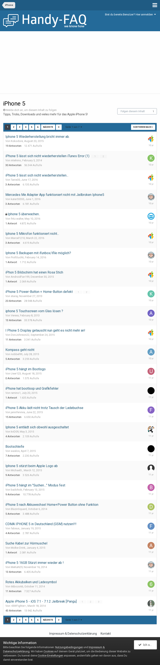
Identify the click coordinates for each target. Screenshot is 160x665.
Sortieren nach (142, 127)
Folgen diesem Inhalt (133, 111)
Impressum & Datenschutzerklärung (73, 633)
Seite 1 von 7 (73, 127)
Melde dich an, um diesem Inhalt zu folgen (31, 110)
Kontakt (106, 633)
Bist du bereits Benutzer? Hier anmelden (129, 14)
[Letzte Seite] (59, 127)
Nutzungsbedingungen (69, 647)
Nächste (48, 127)
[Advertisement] (80, 62)
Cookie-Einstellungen (50, 655)
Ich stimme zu (149, 645)
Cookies (49, 651)
